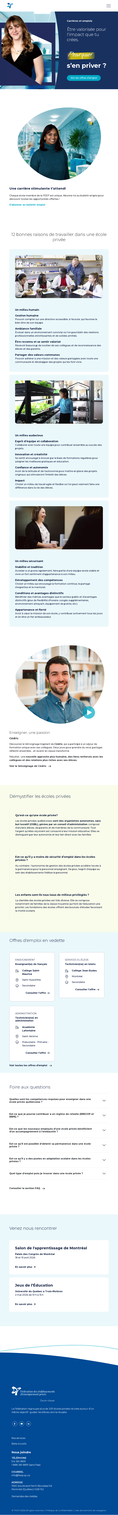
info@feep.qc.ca (21, 1475)
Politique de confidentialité (59, 1510)
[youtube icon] (21, 1423)
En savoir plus (24, 1267)
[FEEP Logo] (10, 6)
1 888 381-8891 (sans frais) (26, 1465)
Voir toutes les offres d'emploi (28, 1065)
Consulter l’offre (36, 993)
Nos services (18, 1438)
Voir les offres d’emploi (84, 78)
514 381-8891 (19, 1461)
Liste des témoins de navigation (90, 1510)
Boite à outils (19, 1443)
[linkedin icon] (28, 1423)
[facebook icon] (15, 1423)
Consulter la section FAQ (25, 1188)
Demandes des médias (24, 1496)
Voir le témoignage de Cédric (28, 766)
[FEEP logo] (33, 1393)
